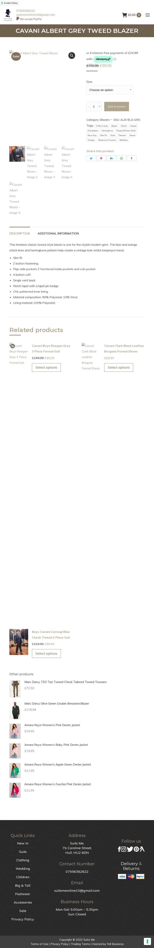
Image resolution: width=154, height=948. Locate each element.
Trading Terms (80, 944)
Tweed (132, 135)
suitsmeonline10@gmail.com (35, 14)
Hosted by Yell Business (108, 944)
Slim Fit (103, 135)
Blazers (105, 120)
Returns (131, 868)
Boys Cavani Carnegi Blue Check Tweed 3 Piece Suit (51, 634)
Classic (133, 126)
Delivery (129, 863)
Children (22, 877)
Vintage (91, 140)
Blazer (114, 126)
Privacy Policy (22, 919)
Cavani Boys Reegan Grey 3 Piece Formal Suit (51, 348)
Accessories (23, 902)
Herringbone (107, 131)
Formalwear (93, 131)
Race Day (92, 135)
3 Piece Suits (102, 126)
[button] (71, 55)
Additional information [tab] (58, 233)
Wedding (124, 140)
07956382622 (25, 11)
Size (89, 81)
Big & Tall (22, 885)
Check (124, 126)
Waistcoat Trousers (107, 140)
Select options (46, 367)
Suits (112, 135)
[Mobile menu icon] (147, 15)
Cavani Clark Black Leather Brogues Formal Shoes (124, 348)
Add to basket (116, 106)
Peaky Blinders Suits (126, 131)
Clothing (22, 860)
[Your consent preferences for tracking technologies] (147, 941)
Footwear (22, 894)
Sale (22, 911)
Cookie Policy (10, 3)
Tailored (122, 135)
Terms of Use (39, 944)
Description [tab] (19, 233)
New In (22, 843)
